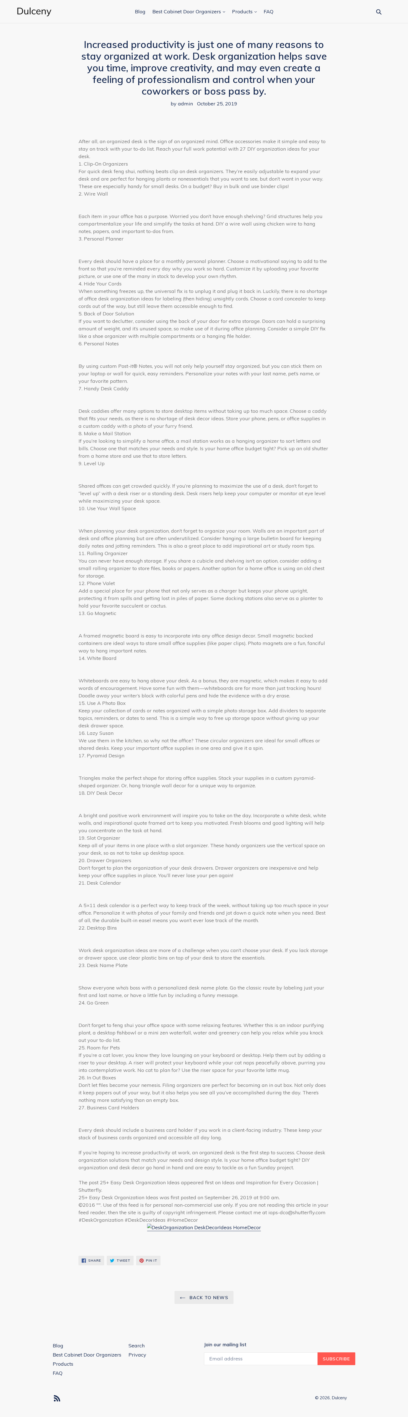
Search (137, 1345)
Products (243, 11)
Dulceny (339, 1397)
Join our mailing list (225, 1344)
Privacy (137, 1355)
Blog (140, 11)
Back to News (208, 1297)
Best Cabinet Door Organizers (187, 11)
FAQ (268, 11)
